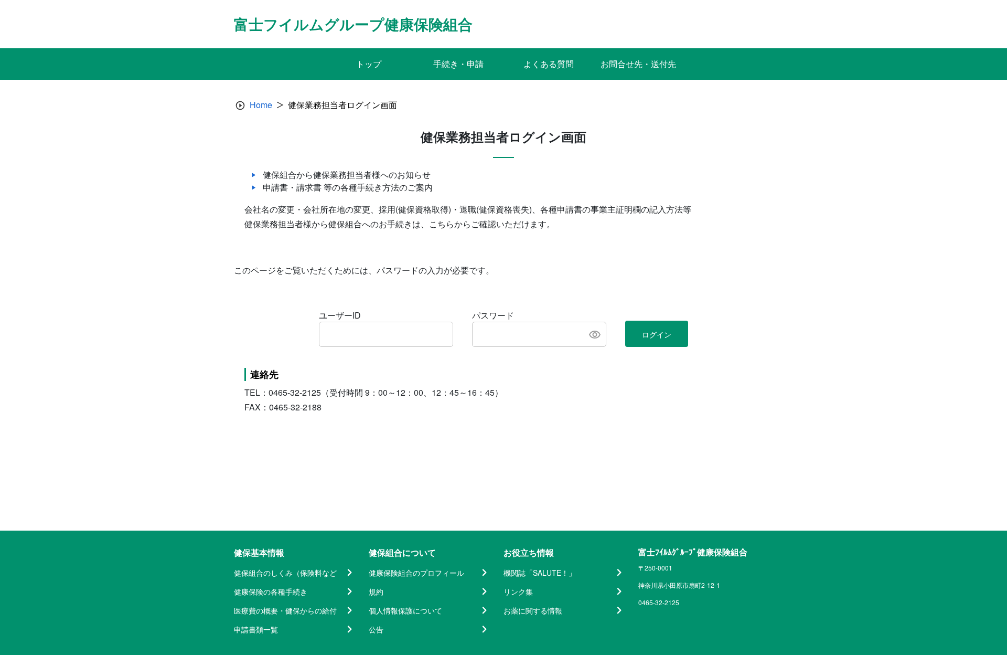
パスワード (493, 315)
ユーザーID (340, 315)
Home (261, 105)
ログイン (656, 334)
